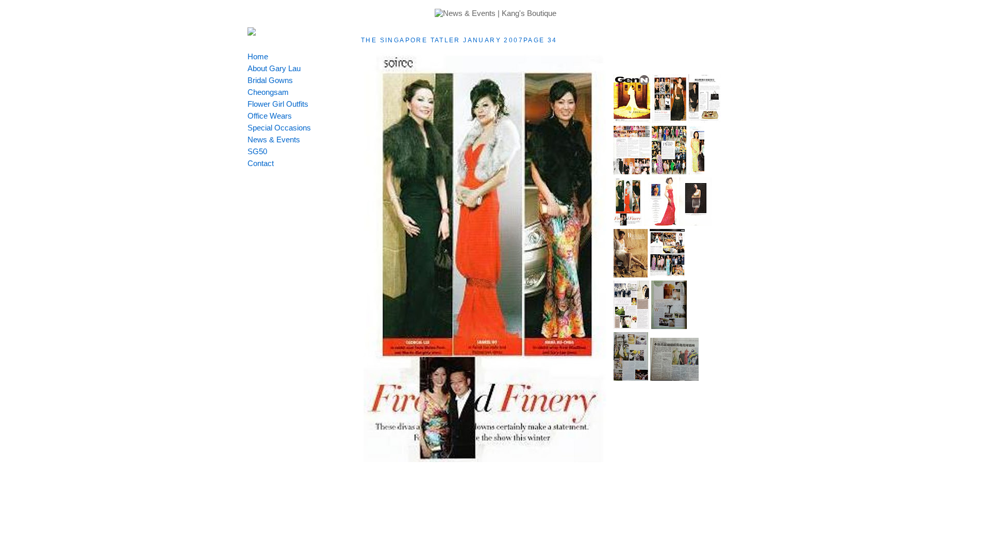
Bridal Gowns (270, 80)
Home (258, 56)
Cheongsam (268, 92)
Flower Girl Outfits (278, 104)
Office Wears (270, 115)
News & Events (274, 139)
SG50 (257, 151)
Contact (261, 163)
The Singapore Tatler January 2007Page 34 (459, 40)
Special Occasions (279, 127)
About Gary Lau (274, 68)
